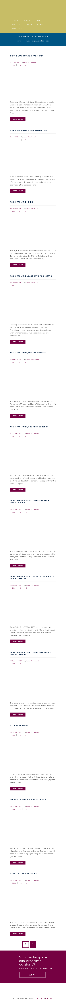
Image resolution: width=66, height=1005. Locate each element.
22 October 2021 (16, 359)
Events (38, 21)
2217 (13, 664)
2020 (14, 883)
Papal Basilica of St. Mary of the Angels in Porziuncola (32, 578)
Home (18, 41)
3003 (13, 588)
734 (13, 211)
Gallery (16, 25)
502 (13, 436)
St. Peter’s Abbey (19, 726)
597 (13, 362)
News (40, 25)
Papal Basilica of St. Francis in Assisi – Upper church (30, 502)
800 (13, 65)
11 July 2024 (14, 62)
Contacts (17, 29)
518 (13, 285)
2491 (13, 512)
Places (27, 21)
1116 (13, 735)
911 (13, 140)
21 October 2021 (16, 433)
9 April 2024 (14, 137)
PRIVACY (49, 998)
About (15, 21)
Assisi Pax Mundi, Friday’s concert (28, 353)
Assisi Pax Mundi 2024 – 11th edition (28, 130)
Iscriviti (32, 975)
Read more (18, 119)
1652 (13, 809)
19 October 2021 (16, 509)
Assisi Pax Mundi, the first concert (29, 427)
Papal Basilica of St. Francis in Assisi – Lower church (30, 653)
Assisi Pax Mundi (29, 62)
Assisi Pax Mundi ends (21, 202)
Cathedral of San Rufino (23, 874)
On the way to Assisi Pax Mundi (26, 56)
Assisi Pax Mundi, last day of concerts (31, 276)
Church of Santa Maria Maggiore (28, 800)
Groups (28, 25)
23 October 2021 (16, 209)
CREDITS (40, 998)
